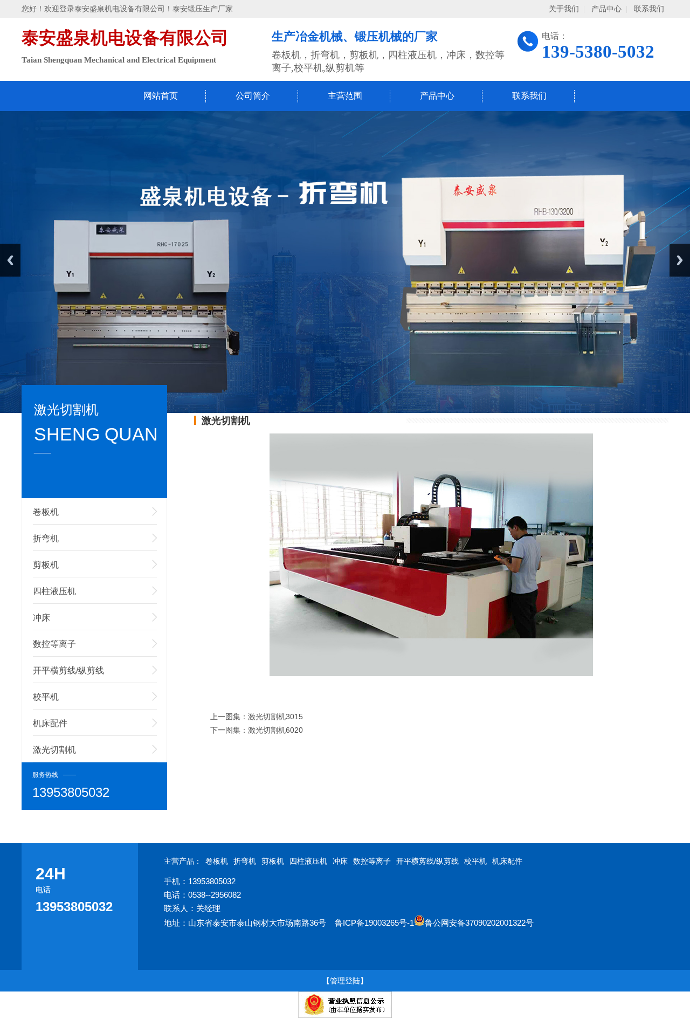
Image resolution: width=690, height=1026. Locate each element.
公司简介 (253, 95)
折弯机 (46, 538)
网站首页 (160, 95)
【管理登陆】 (345, 980)
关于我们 (564, 9)
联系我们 (649, 9)
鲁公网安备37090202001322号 (479, 922)
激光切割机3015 (275, 716)
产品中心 (606, 9)
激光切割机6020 (275, 730)
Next (680, 260)
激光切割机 (54, 749)
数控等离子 (54, 644)
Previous (10, 260)
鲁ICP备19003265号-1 (374, 922)
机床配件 (50, 723)
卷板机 (46, 512)
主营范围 (345, 95)
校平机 (46, 696)
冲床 (41, 617)
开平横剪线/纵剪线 (68, 670)
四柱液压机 (54, 591)
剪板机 (46, 564)
